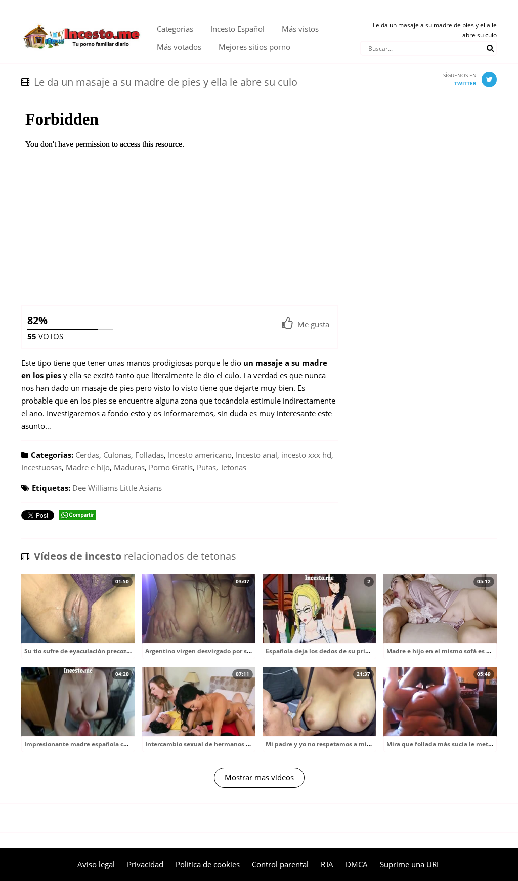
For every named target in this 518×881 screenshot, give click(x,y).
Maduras (129, 467)
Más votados (179, 47)
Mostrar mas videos (259, 777)
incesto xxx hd (306, 455)
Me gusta (313, 324)
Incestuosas (41, 467)
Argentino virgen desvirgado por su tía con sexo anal (224, 651)
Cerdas (87, 455)
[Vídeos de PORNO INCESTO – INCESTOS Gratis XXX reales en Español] (81, 20)
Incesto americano (200, 455)
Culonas (117, 455)
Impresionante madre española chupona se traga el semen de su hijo (128, 744)
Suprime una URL (410, 864)
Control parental (280, 864)
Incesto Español (237, 29)
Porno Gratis (171, 467)
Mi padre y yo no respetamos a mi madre (327, 744)
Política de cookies (208, 864)
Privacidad (145, 864)
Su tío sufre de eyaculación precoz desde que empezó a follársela (122, 651)
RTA (327, 864)
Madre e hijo (88, 467)
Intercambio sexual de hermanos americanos (213, 744)
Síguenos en (460, 79)
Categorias (175, 29)
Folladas (149, 455)
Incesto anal (256, 455)
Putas (206, 467)
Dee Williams (95, 488)
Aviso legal (96, 864)
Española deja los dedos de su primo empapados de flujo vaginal (363, 651)
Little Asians (141, 488)
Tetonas (233, 467)
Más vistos (300, 29)
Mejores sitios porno (254, 47)
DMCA (357, 864)
